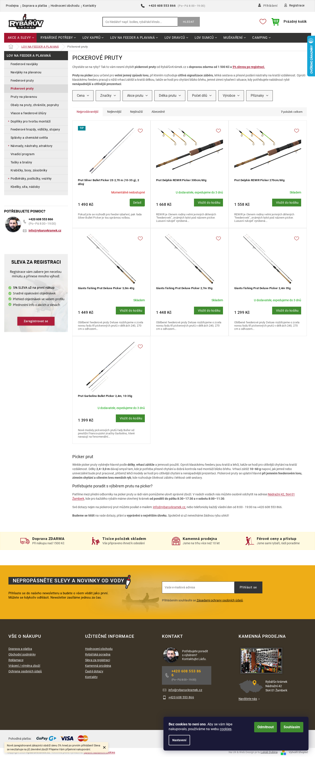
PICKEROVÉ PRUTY (22, 88)
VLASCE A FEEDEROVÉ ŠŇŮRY (29, 113)
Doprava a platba (34, 5)
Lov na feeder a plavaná (29, 56)
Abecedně (158, 111)
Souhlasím (292, 727)
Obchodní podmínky (22, 654)
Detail (137, 202)
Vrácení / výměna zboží (24, 665)
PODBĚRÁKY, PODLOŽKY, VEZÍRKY (31, 178)
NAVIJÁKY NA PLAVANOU (26, 72)
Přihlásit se (248, 587)
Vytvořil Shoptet (298, 752)
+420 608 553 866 (41, 219)
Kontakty (89, 5)
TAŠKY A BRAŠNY (21, 162)
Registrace (297, 5)
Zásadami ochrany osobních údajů (220, 600)
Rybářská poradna (97, 654)
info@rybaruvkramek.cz (45, 230)
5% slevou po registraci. (249, 67)
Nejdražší (136, 111)
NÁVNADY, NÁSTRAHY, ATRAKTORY (32, 146)
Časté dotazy (94, 671)
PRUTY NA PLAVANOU (24, 96)
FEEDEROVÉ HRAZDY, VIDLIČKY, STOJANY (35, 129)
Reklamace (15, 660)
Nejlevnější (114, 111)
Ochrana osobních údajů (25, 671)
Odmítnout (265, 727)
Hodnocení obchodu (65, 5)
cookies (225, 729)
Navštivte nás (248, 699)
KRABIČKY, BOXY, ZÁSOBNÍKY (29, 170)
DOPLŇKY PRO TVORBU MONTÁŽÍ (31, 121)
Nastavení (179, 740)
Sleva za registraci (97, 660)
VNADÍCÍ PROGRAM (23, 154)
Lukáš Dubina (269, 752)
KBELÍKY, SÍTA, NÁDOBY (25, 186)
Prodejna (12, 5)
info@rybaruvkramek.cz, (169, 507)
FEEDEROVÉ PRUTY (22, 80)
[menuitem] (20, 38)
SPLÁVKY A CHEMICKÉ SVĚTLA (29, 137)
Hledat (188, 21)
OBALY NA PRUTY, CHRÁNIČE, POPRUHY (35, 105)
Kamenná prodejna (98, 665)
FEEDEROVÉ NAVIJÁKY (24, 64)
